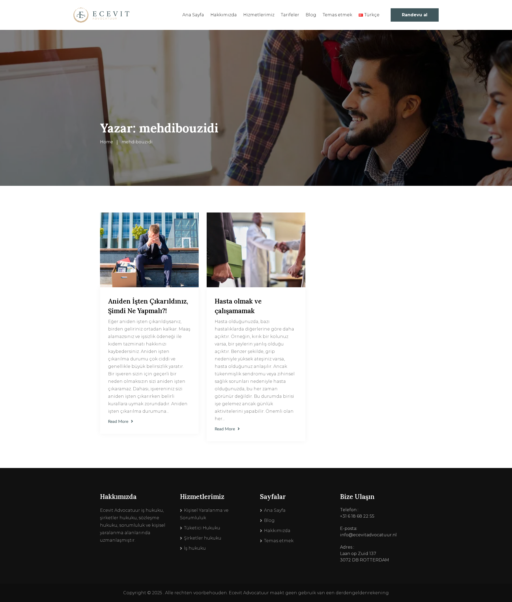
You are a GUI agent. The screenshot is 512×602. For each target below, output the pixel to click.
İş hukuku (195, 548)
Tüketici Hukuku (202, 527)
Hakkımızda (223, 14)
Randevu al (414, 14)
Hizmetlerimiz (258, 14)
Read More (118, 421)
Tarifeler (290, 14)
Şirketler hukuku (202, 538)
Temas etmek (337, 14)
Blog (311, 14)
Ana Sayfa (193, 14)
